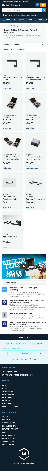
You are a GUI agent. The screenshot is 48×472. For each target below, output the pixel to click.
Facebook (13, 359)
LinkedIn (26, 359)
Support (6, 401)
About (5, 417)
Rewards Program (10, 429)
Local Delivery (9, 426)
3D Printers (33, 20)
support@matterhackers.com (17, 375)
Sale (15, 20)
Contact (6, 420)
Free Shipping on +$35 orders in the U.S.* (15, 1)
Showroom (7, 391)
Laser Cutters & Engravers (14, 26)
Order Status (8, 423)
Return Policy (8, 435)
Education (7, 397)
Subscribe (24, 354)
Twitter (17, 359)
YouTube (35, 359)
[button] (24, 15)
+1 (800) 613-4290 (9, 372)
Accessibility (8, 444)
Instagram (22, 359)
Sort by (6, 44)
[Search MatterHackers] (44, 10)
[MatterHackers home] (11, 5)
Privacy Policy (8, 438)
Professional (8, 394)
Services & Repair (10, 407)
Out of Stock (7, 247)
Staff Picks (23, 20)
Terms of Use (8, 441)
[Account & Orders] (37, 5)
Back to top (24, 337)
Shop (4, 385)
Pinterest (30, 359)
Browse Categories (13, 50)
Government (8, 404)
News (4, 388)
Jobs (4, 432)
